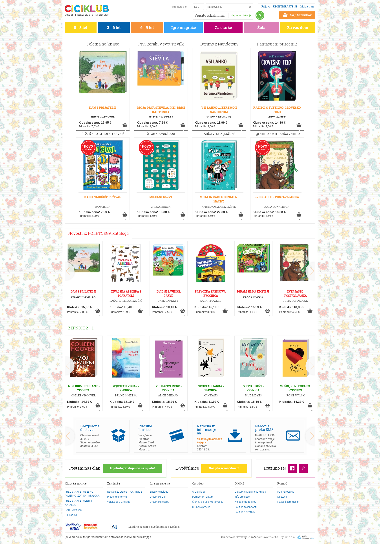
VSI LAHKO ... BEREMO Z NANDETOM (219, 109)
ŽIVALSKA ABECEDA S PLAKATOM (126, 293)
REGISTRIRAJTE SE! (285, 6)
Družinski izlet (158, 496)
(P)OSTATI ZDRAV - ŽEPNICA (126, 388)
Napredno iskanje (241, 15)
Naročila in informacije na (206, 430)
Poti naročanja (285, 491)
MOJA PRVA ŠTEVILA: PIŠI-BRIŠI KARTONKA (161, 109)
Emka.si (175, 527)
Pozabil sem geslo (288, 501)
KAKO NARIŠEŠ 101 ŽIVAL (102, 197)
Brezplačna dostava (89, 428)
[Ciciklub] (87, 10)
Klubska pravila (201, 507)
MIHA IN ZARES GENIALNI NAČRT (219, 199)
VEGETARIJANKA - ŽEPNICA (211, 388)
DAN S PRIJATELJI (102, 107)
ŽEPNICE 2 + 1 (80, 328)
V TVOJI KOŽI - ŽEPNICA (253, 388)
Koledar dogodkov (245, 501)
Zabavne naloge (159, 491)
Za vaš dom (297, 27)
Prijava (265, 6)
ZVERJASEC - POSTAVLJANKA (277, 197)
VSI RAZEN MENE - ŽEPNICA (169, 388)
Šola (261, 27)
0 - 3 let (81, 27)
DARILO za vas (73, 509)
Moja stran (307, 6)
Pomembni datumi (203, 496)
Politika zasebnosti (246, 507)
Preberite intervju (117, 496)
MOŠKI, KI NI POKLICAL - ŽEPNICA (296, 388)
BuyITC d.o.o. (287, 537)
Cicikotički (71, 515)
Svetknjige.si (159, 527)
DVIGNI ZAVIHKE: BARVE (169, 293)
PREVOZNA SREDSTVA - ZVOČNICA (211, 293)
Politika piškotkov (245, 512)
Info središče (242, 496)
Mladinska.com (138, 527)
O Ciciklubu (199, 491)
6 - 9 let (147, 27)
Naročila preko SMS (264, 428)
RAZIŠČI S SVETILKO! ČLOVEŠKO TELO (277, 109)
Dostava (282, 496)
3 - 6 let (114, 27)
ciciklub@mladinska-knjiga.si (210, 440)
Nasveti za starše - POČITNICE (124, 491)
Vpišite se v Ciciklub (118, 501)
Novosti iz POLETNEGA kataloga (98, 233)
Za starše (223, 27)
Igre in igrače (183, 27)
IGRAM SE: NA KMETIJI (253, 291)
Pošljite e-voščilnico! (224, 468)
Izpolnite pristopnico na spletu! (132, 468)
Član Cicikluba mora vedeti (207, 501)
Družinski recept (159, 501)
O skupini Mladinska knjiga (250, 491)
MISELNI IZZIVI (160, 197)
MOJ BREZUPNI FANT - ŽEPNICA (84, 388)
